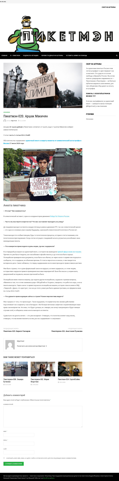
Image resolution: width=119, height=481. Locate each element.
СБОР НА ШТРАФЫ (109, 7)
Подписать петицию (30, 55)
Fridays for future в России (59, 216)
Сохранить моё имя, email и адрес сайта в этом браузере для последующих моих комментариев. (41, 458)
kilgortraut (14, 120)
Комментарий (8, 404)
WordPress (46, 478)
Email (5, 440)
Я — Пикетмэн (15, 55)
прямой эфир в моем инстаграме (69, 252)
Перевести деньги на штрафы (52, 55)
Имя (5, 431)
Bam (52, 478)
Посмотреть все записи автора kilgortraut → (32, 346)
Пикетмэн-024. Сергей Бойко (69, 379)
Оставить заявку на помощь (76, 55)
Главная (4, 55)
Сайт (5, 449)
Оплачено (6, 112)
